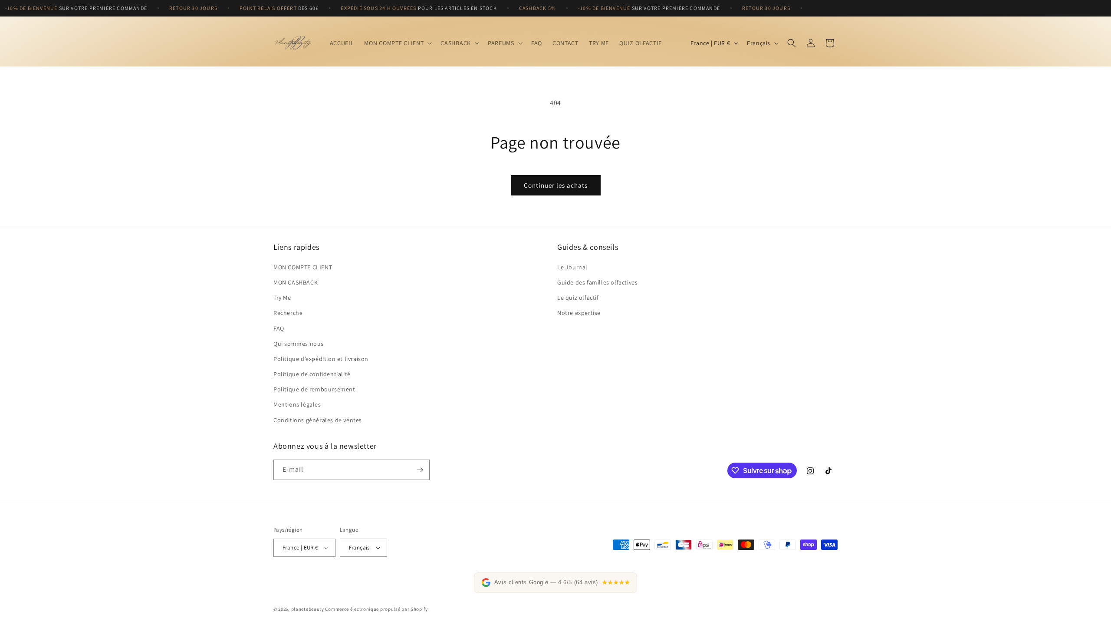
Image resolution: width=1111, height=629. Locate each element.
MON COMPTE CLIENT (302, 267)
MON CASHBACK (295, 282)
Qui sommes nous (298, 344)
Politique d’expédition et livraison (320, 359)
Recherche (287, 313)
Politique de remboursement (314, 389)
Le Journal (572, 267)
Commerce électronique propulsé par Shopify (376, 609)
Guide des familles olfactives (597, 282)
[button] (397, 43)
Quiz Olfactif (640, 43)
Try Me (282, 297)
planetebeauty (307, 609)
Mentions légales (297, 405)
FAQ (278, 328)
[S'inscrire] (419, 470)
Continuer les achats (556, 185)
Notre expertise (579, 313)
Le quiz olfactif (578, 297)
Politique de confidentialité (312, 374)
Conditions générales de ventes (317, 420)
